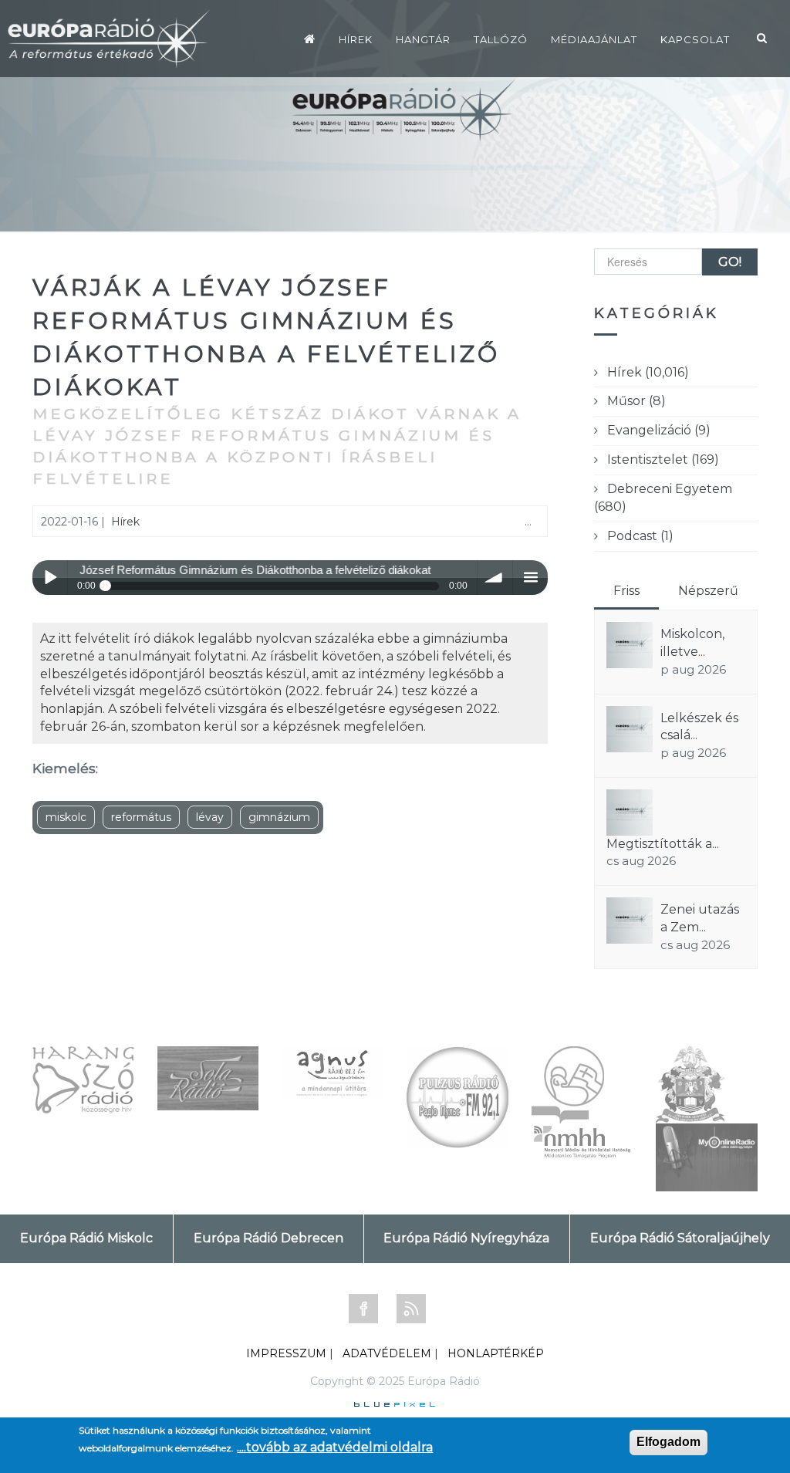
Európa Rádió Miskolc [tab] (86, 1238)
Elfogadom (668, 1441)
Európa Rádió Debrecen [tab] (268, 1238)
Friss (626, 590)
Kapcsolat (695, 39)
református (141, 817)
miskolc (66, 817)
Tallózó (501, 39)
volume (495, 577)
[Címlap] (309, 38)
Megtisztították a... (662, 843)
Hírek (356, 39)
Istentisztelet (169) (663, 459)
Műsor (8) (636, 401)
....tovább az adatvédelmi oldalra (335, 1447)
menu (530, 577)
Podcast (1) (640, 536)
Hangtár (423, 39)
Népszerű (708, 590)
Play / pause (49, 577)
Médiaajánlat (594, 39)
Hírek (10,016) (648, 372)
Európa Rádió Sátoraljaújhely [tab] (680, 1238)
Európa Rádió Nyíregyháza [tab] (466, 1238)
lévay (210, 817)
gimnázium (279, 817)
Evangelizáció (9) (659, 430)
